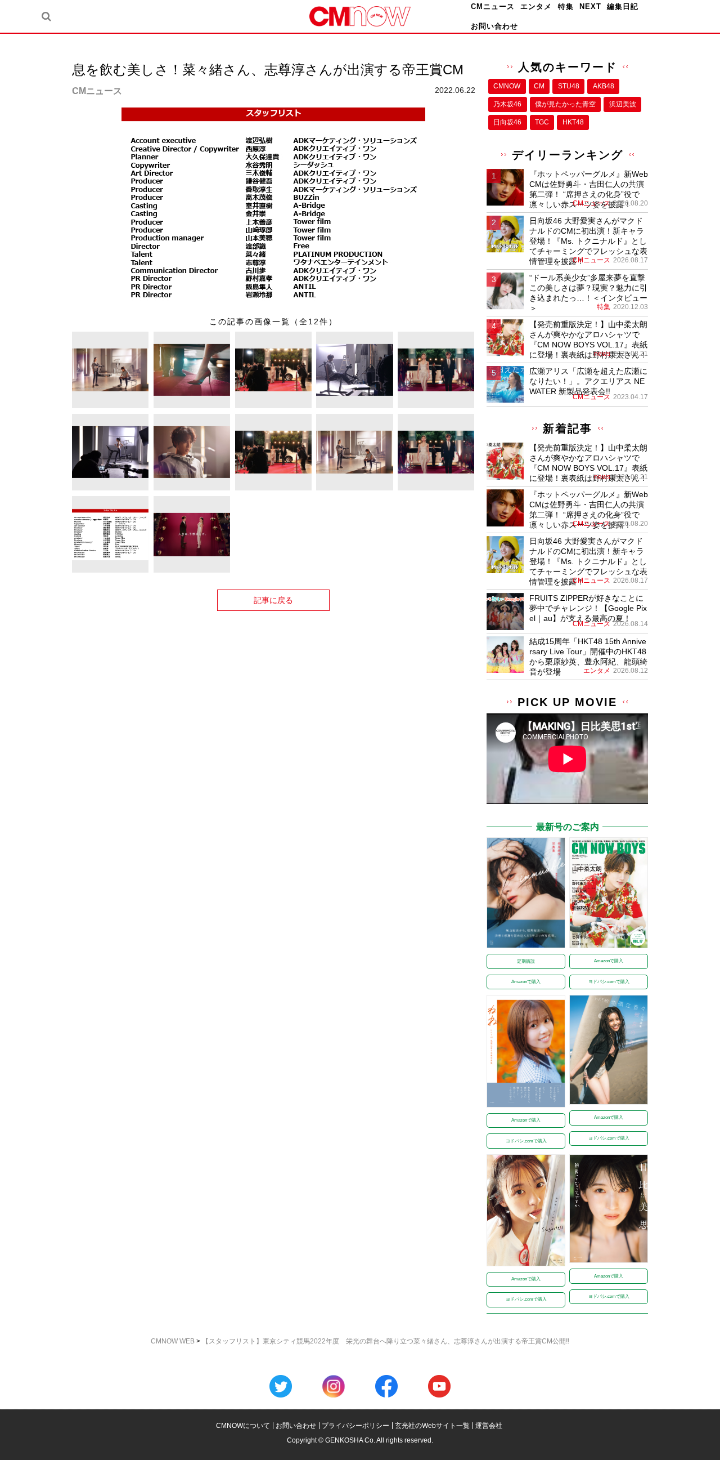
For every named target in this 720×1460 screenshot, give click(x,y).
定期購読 (526, 961)
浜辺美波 (622, 104)
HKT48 (573, 122)
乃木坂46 (507, 104)
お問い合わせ (494, 26)
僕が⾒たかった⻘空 (565, 104)
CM (539, 86)
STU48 (568, 86)
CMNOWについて (243, 1426)
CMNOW (506, 86)
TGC (542, 122)
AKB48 (603, 86)
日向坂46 (507, 122)
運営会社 (488, 1426)
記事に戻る (273, 600)
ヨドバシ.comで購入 (608, 981)
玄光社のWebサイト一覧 (432, 1426)
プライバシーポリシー (355, 1426)
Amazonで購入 (526, 981)
